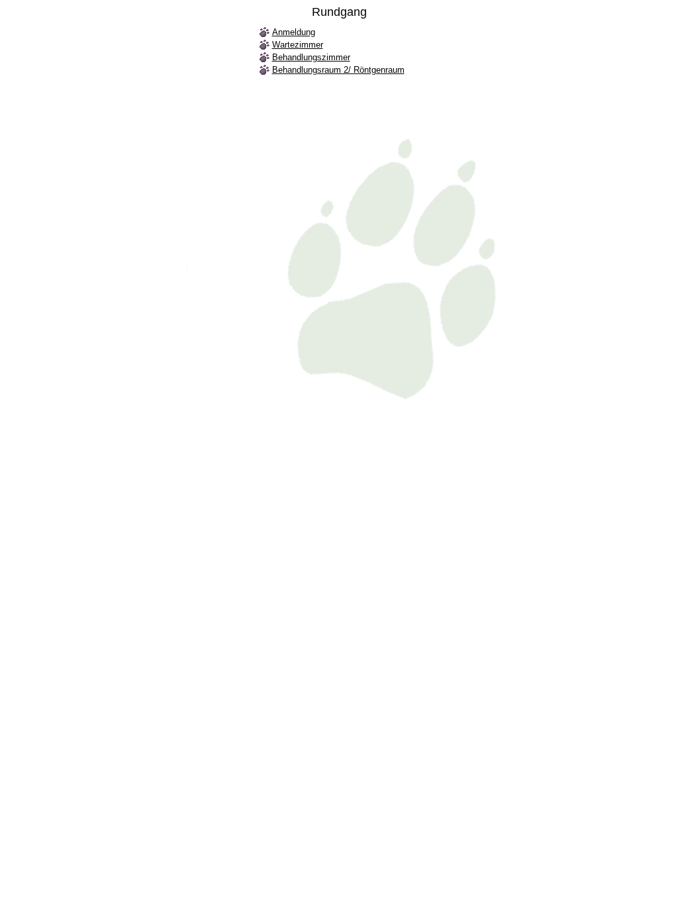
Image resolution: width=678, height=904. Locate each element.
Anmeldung (293, 32)
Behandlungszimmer (311, 57)
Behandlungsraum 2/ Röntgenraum (338, 70)
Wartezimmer (297, 45)
